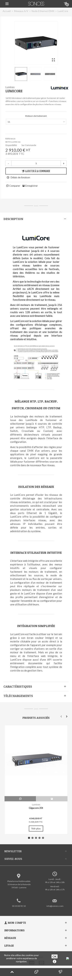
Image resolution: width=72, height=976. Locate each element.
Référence (10, 138)
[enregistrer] (51, 798)
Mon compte (17, 922)
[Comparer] (20, 798)
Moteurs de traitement (36, 116)
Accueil (7, 11)
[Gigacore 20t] (36, 760)
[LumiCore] (36, 43)
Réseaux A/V (21, 11)
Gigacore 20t (36, 807)
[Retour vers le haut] (12, 972)
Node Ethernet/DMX (43, 11)
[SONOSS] (36, 3)
